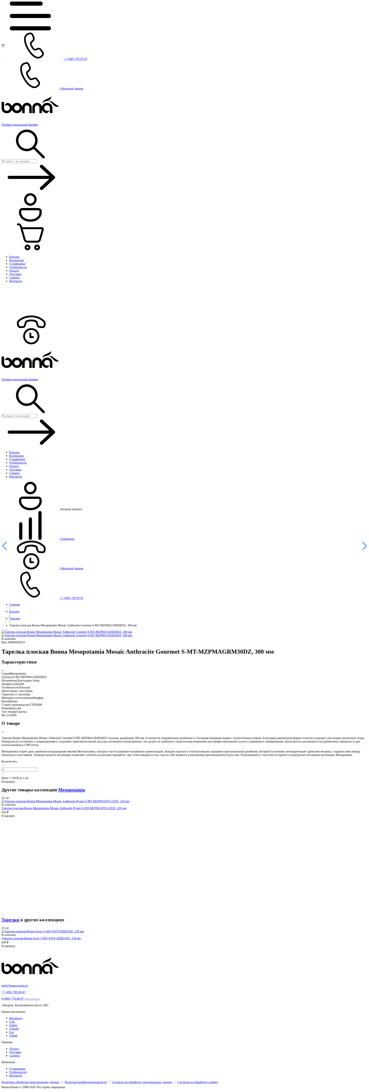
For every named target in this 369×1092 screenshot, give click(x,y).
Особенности (18, 1072)
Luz (11, 1032)
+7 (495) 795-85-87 (14, 992)
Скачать (14, 1055)
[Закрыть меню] (30, 313)
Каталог (14, 611)
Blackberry (16, 1018)
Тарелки (14, 618)
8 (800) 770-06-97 (21, 998)
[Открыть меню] (30, 29)
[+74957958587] (30, 343)
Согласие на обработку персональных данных (142, 1082)
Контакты (15, 1075)
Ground (14, 1028)
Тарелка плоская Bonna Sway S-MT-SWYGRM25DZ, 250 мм (41, 938)
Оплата (14, 1048)
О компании (17, 1068)
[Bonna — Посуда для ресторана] (30, 979)
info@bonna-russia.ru (15, 985)
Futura (13, 1025)
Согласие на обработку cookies (198, 1082)
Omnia (13, 1035)
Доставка (15, 1052)
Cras (12, 1021)
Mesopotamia (71, 789)
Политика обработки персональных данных (30, 1082)
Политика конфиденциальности (86, 1082)
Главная (14, 604)
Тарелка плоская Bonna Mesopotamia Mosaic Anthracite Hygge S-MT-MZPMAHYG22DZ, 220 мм (64, 808)
